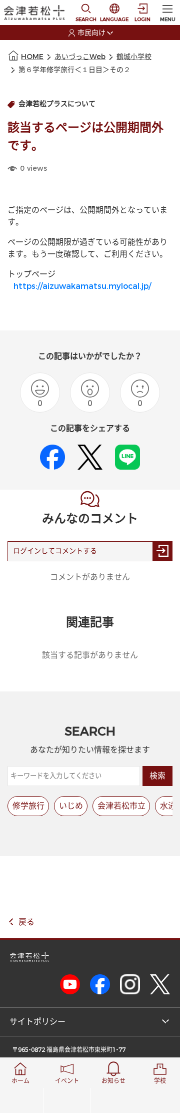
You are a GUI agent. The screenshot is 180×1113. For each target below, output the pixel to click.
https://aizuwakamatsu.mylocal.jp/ (82, 286)
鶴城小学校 (134, 57)
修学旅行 (28, 806)
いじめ (71, 806)
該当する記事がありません (90, 655)
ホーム (21, 1081)
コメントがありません (90, 577)
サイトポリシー (38, 1021)
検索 (158, 776)
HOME (32, 57)
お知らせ (114, 1081)
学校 (160, 1081)
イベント (67, 1081)
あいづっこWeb (80, 57)
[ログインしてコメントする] (162, 551)
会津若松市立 (122, 806)
